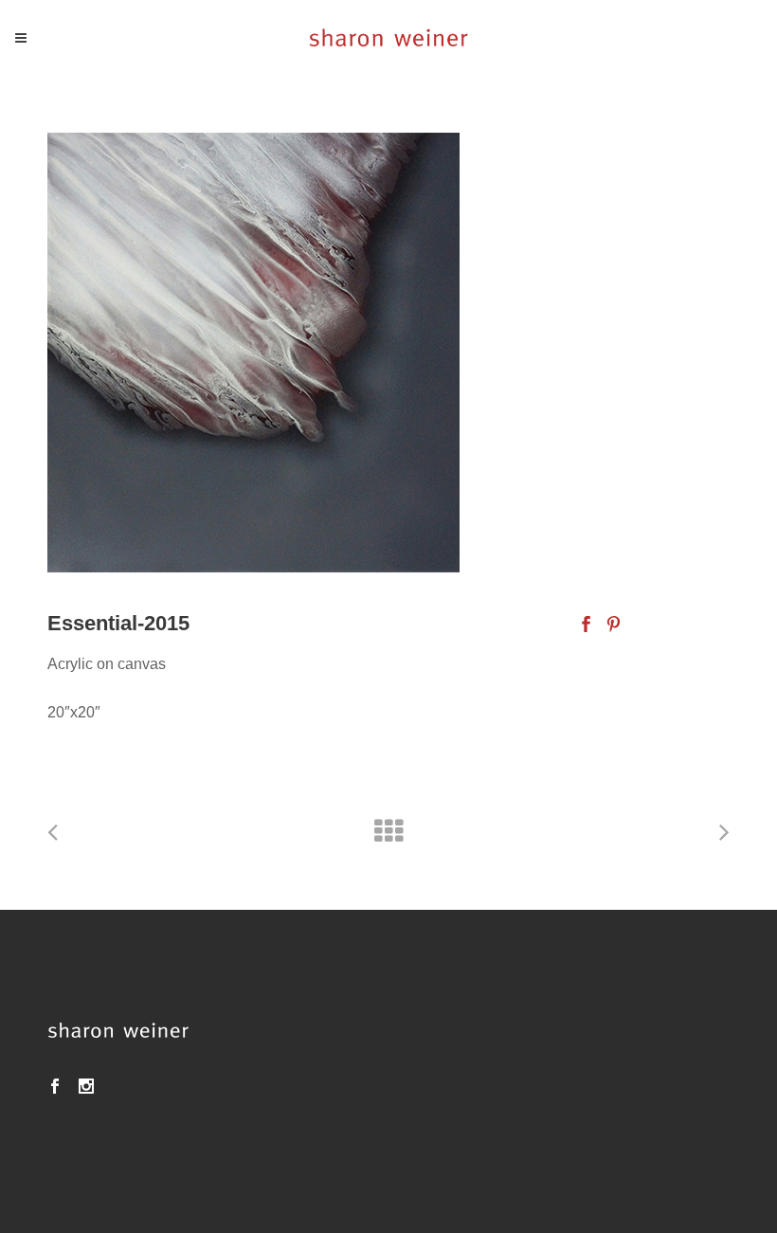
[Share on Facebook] (586, 623)
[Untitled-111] (388, 352)
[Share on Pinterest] (613, 623)
